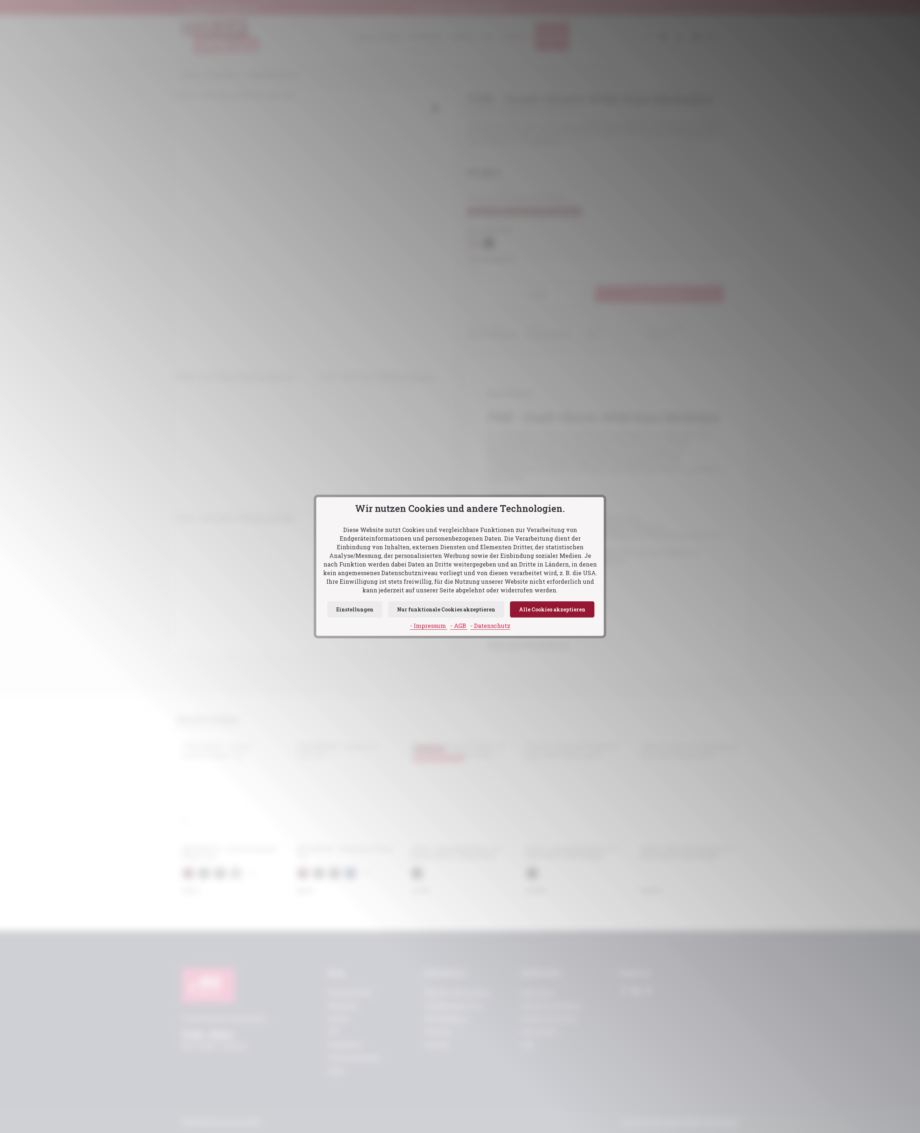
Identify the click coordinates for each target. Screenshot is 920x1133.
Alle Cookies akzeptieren (552, 609)
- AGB (459, 625)
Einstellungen (354, 609)
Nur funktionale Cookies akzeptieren (446, 609)
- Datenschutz (490, 625)
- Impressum (428, 625)
